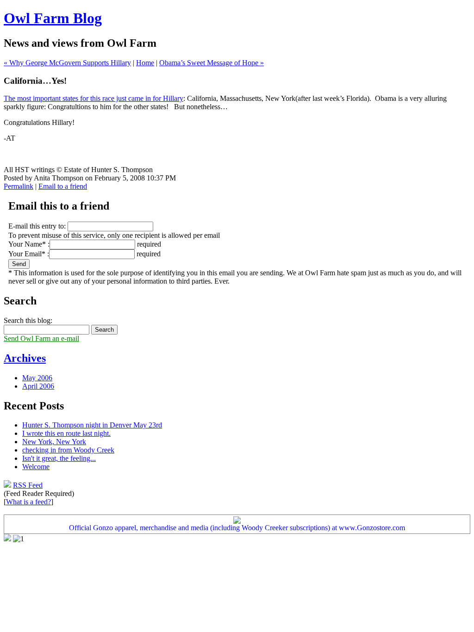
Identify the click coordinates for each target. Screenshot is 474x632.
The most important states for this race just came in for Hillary (93, 98)
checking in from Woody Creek (68, 450)
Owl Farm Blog (53, 18)
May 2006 (37, 378)
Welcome (36, 467)
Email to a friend (62, 186)
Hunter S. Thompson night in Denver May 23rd (92, 425)
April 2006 (38, 386)
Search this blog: (28, 320)
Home (145, 63)
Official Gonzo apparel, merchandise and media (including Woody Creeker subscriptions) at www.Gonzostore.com (237, 528)
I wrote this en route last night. (66, 433)
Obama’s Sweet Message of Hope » (211, 63)
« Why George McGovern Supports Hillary (67, 63)
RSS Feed (28, 485)
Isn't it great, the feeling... (59, 458)
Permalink (18, 186)
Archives (25, 358)
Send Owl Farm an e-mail (41, 338)
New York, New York (54, 442)
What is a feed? (28, 502)
